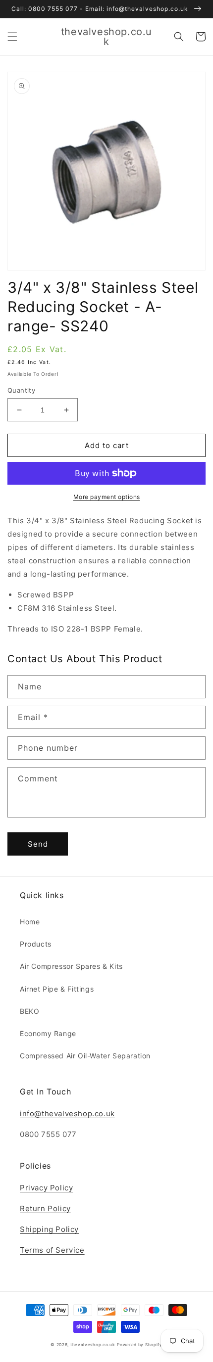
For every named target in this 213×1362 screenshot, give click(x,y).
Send (38, 844)
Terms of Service (52, 1250)
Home (30, 921)
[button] (12, 36)
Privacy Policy (46, 1187)
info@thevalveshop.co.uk (67, 1113)
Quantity (21, 390)
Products (36, 944)
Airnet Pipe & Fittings (57, 989)
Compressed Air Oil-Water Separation (85, 1055)
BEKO (29, 1011)
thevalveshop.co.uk (92, 1344)
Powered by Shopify (139, 1344)
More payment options (106, 496)
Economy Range (48, 1033)
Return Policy (45, 1208)
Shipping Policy (49, 1229)
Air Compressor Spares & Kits (71, 966)
